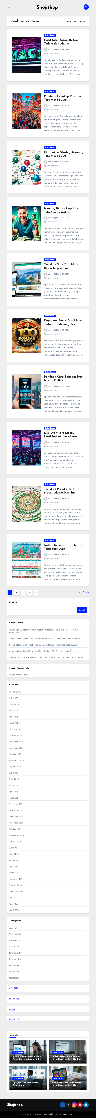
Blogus (55, 1114)
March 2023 (14, 910)
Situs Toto (13, 988)
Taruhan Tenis (15, 965)
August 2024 (15, 841)
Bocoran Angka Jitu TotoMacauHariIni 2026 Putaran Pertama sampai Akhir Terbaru (46, 657)
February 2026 (15, 729)
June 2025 (14, 779)
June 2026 (14, 704)
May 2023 (13, 898)
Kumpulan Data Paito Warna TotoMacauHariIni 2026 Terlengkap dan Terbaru (43, 651)
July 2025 (13, 773)
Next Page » (83, 592)
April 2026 (13, 717)
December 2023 (16, 891)
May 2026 (13, 710)
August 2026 (15, 692)
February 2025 (15, 804)
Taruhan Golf (15, 953)
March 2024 (14, 873)
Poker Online (14, 940)
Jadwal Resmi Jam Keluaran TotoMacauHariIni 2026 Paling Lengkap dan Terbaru (45, 639)
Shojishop (47, 7)
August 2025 (15, 767)
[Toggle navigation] (9, 7)
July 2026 (13, 698)
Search (13, 602)
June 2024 (14, 854)
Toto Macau (50, 35)
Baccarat (13, 928)
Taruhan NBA (15, 959)
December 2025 (16, 742)
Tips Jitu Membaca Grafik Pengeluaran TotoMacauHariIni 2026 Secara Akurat (43, 645)
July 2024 (13, 848)
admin (50, 49)
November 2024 (16, 823)
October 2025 (15, 754)
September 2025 (16, 760)
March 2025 (14, 798)
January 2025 (15, 810)
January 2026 (15, 735)
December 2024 (16, 817)
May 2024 (13, 860)
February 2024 (15, 879)
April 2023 (13, 904)
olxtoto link (14, 999)
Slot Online (14, 947)
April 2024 (13, 866)
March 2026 (14, 723)
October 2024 (15, 829)
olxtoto (12, 1010)
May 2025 (13, 785)
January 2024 (15, 885)
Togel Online (14, 972)
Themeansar (66, 1114)
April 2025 (13, 792)
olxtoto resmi (14, 1019)
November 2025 (16, 748)
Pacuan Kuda (15, 934)
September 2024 (16, 835)
